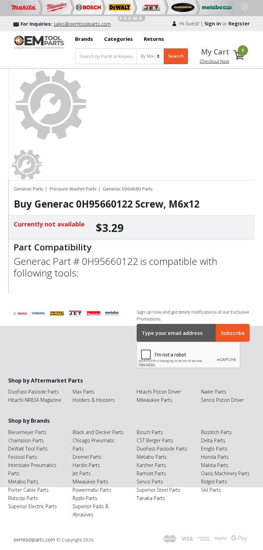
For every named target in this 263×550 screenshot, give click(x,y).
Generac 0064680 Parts (127, 189)
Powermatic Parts (92, 490)
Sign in (212, 23)
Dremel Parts (87, 457)
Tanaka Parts (151, 498)
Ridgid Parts (214, 481)
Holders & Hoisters (94, 400)
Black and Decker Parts (98, 432)
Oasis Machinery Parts (225, 473)
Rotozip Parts (23, 498)
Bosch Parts (150, 432)
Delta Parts (213, 440)
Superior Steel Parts (158, 490)
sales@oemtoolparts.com (82, 24)
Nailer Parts (213, 391)
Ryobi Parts (85, 498)
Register (239, 23)
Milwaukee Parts (154, 400)
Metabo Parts (23, 481)
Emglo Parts (214, 448)
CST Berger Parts (155, 440)
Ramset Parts (151, 473)
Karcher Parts (151, 465)
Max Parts (84, 391)
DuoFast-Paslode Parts (33, 391)
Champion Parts (26, 440)
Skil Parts (211, 490)
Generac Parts (28, 189)
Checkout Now (214, 61)
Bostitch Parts (216, 432)
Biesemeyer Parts (27, 432)
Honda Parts (215, 457)
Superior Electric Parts (32, 506)
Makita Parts (214, 465)
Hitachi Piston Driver (159, 391)
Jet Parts (82, 473)
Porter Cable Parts (28, 490)
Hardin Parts (86, 465)
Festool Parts (22, 457)
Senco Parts (150, 481)
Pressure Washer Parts (73, 189)
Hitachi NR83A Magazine (34, 400)
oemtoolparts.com (35, 539)
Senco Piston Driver (222, 400)
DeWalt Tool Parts (28, 448)
